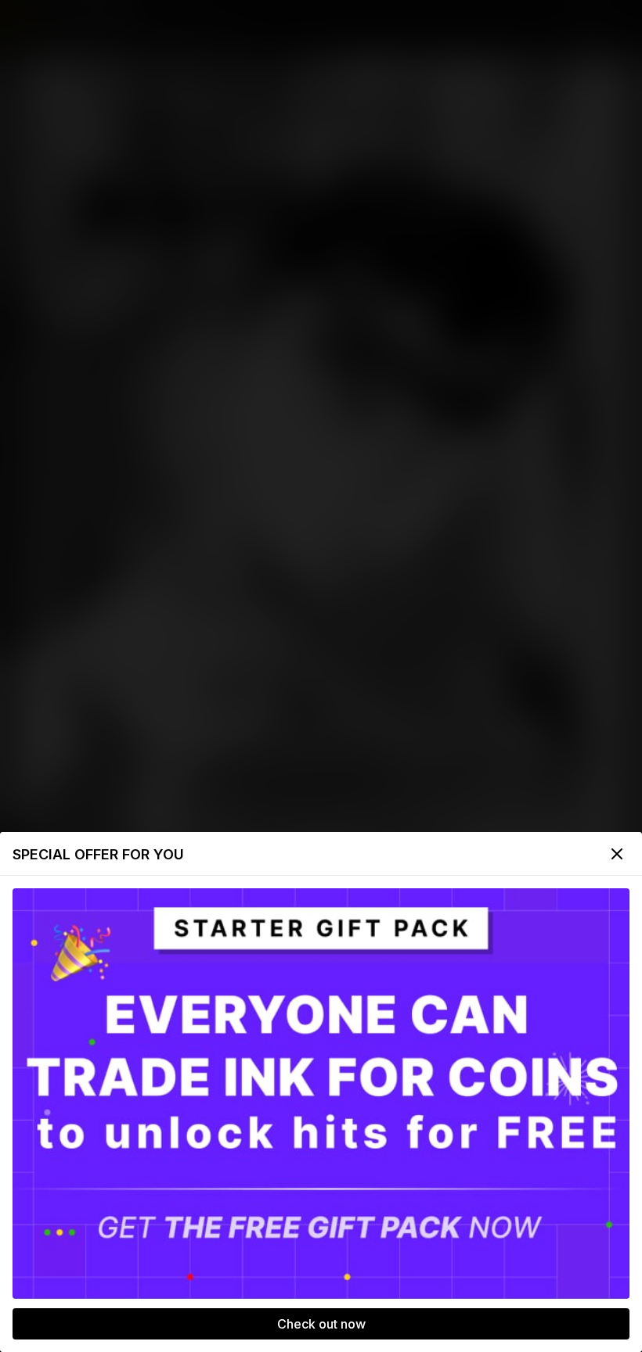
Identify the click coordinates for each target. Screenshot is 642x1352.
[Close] (616, 853)
